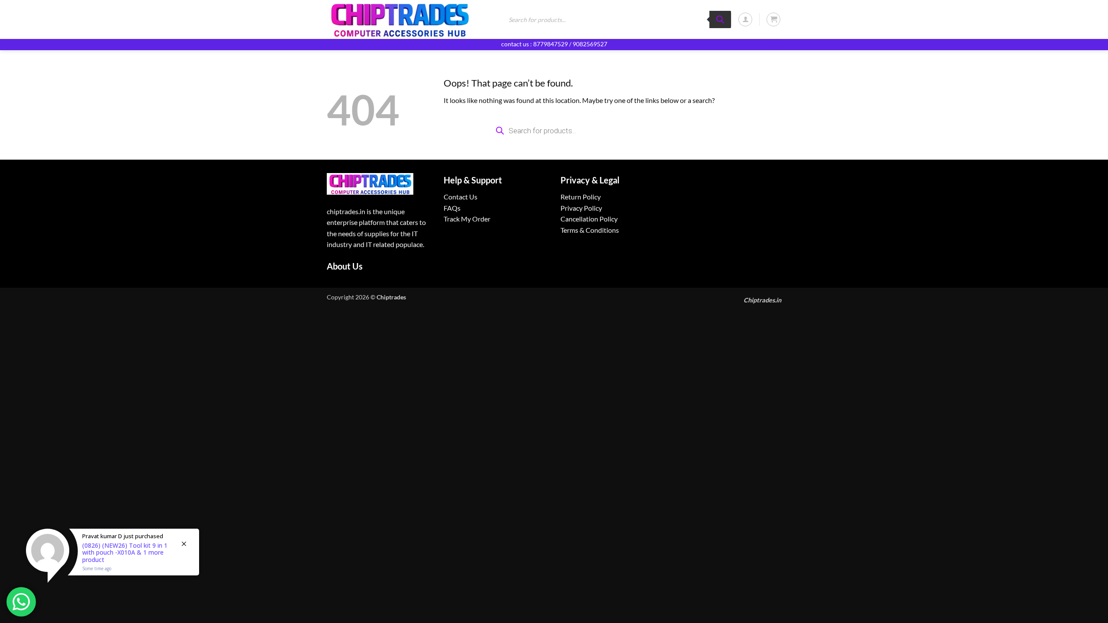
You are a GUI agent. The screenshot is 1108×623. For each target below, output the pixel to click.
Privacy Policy (581, 208)
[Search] (720, 19)
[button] (745, 19)
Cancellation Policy (589, 219)
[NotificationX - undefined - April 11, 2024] (112, 563)
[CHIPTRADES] (408, 19)
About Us (345, 266)
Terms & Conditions (589, 230)
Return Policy (580, 197)
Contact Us (460, 197)
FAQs (452, 208)
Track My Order (467, 219)
